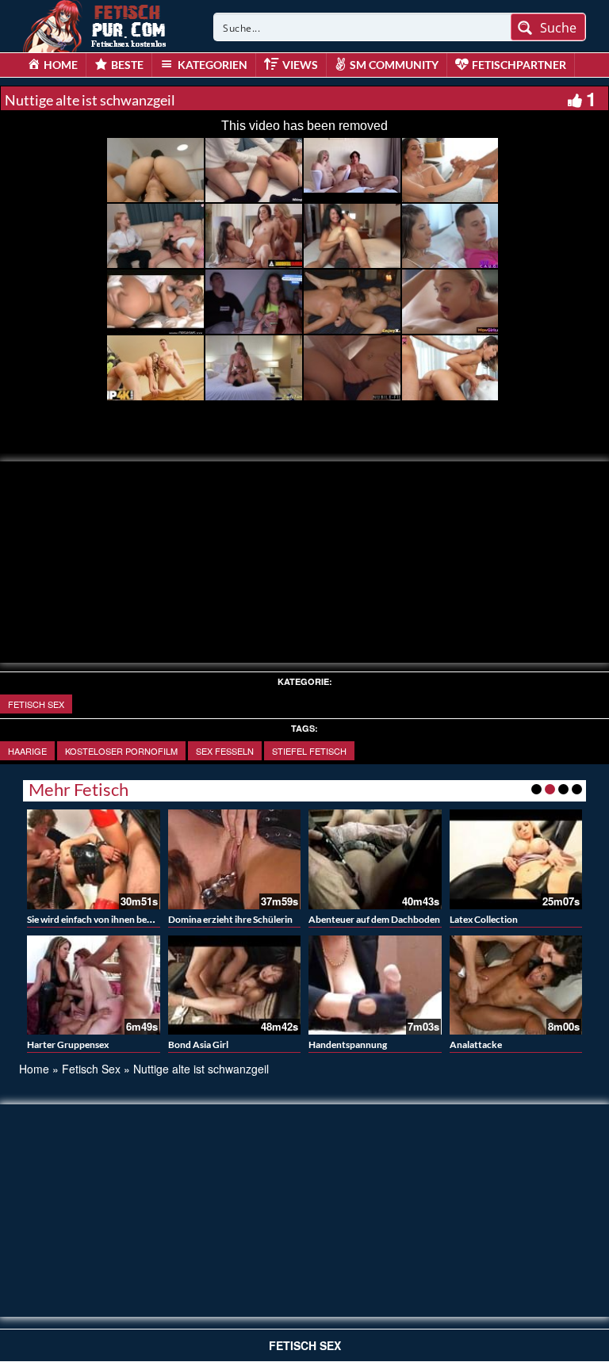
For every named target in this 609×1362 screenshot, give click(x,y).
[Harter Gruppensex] (93, 985)
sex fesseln (225, 750)
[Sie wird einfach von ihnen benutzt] (93, 859)
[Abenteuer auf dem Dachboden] (375, 859)
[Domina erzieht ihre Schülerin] (234, 859)
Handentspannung (347, 1044)
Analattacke (476, 1044)
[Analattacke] (516, 985)
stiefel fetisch (309, 750)
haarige (27, 750)
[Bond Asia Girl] (234, 985)
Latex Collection (484, 919)
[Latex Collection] (516, 859)
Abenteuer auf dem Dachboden (374, 919)
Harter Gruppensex (68, 1044)
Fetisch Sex (36, 704)
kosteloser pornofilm (121, 750)
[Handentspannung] (375, 985)
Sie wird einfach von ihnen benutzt (98, 919)
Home (34, 1069)
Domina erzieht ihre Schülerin (230, 919)
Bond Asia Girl (198, 1044)
